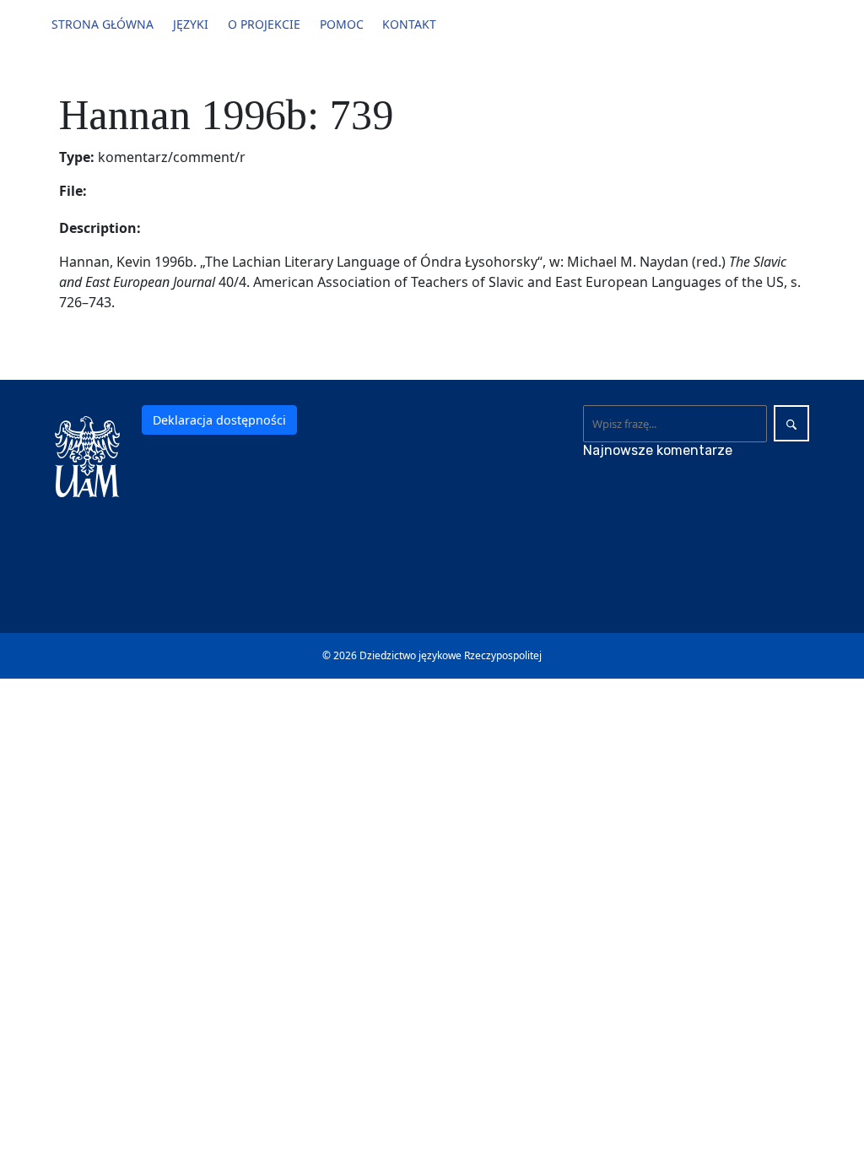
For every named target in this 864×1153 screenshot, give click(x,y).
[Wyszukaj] (791, 423)
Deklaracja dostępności (219, 420)
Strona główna (102, 24)
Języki (190, 24)
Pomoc (342, 24)
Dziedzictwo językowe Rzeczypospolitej (450, 655)
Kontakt (409, 24)
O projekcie (264, 24)
